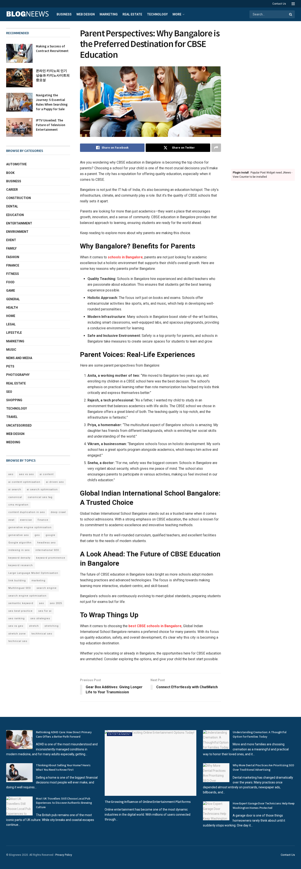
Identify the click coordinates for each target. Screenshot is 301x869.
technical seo (17, 641)
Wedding (13, 442)
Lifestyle (14, 332)
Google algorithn (20, 542)
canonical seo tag (40, 497)
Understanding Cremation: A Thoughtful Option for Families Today (259, 734)
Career (12, 189)
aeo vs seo (26, 474)
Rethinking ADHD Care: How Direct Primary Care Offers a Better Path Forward (64, 734)
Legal (11, 324)
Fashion (12, 257)
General (13, 299)
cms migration (18, 504)
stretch (34, 626)
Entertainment (19, 223)
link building (17, 580)
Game (10, 290)
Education (15, 215)
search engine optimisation (27, 595)
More (177, 14)
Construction (18, 198)
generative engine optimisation (30, 527)
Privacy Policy (63, 854)
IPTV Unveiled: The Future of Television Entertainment (50, 125)
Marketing (109, 14)
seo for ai (45, 611)
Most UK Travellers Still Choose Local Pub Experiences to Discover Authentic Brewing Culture (64, 802)
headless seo (46, 542)
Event (11, 240)
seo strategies (40, 618)
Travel (12, 417)
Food (10, 282)
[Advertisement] (263, 94)
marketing (38, 580)
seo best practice (20, 611)
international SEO (47, 550)
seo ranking (16, 618)
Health (12, 307)
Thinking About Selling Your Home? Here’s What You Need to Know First (63, 767)
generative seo (18, 535)
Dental (12, 206)
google (50, 535)
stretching (52, 626)
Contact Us (279, 3)
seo (41, 603)
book (10, 173)
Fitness (12, 274)
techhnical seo (42, 633)
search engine (47, 588)
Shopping (14, 400)
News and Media (19, 358)
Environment (17, 231)
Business (64, 14)
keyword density (19, 557)
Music (11, 349)
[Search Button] (291, 14)
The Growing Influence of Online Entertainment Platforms (148, 801)
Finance (12, 265)
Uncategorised (19, 425)
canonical (15, 497)
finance (43, 519)
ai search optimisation (42, 489)
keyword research (20, 565)
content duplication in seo (26, 512)
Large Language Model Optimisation (33, 573)
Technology (157, 14)
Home (10, 316)
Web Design (85, 14)
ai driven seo (55, 482)
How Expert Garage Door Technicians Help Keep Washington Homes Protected (264, 805)
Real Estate (132, 14)
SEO (9, 391)
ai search (14, 489)
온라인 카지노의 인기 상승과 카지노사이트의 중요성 (53, 75)
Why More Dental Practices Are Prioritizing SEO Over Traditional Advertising (263, 767)
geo (37, 535)
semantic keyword (20, 603)
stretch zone (17, 633)
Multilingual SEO (19, 588)
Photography (18, 375)
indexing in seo (19, 550)
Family (11, 248)
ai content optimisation (24, 482)
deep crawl (58, 512)
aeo (10, 474)
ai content (47, 474)
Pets (10, 366)
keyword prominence (50, 557)
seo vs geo (15, 626)
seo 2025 (56, 603)
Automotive (16, 164)
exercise (26, 519)
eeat (11, 519)
